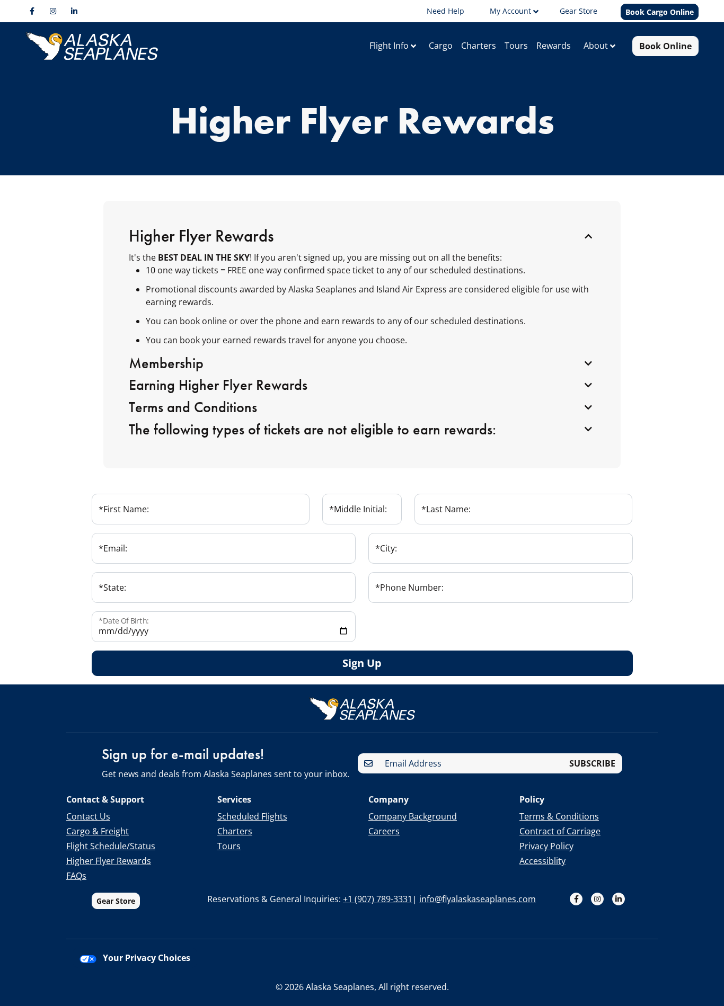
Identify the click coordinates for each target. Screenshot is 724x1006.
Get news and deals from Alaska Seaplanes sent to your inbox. (225, 774)
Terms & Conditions (559, 816)
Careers (384, 831)
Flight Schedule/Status (110, 846)
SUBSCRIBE (592, 763)
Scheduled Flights (252, 816)
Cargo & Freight (97, 831)
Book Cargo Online (659, 11)
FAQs (76, 876)
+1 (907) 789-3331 (377, 899)
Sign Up (362, 663)
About (597, 45)
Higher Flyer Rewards (108, 861)
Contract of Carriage (560, 831)
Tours (516, 45)
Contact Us (88, 816)
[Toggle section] (588, 237)
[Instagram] (53, 11)
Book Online (665, 46)
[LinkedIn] (74, 11)
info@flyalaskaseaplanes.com (477, 899)
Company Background (412, 816)
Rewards (553, 45)
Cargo (441, 45)
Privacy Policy (546, 846)
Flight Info (390, 45)
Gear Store (115, 900)
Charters (478, 45)
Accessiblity (542, 861)
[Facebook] (31, 11)
